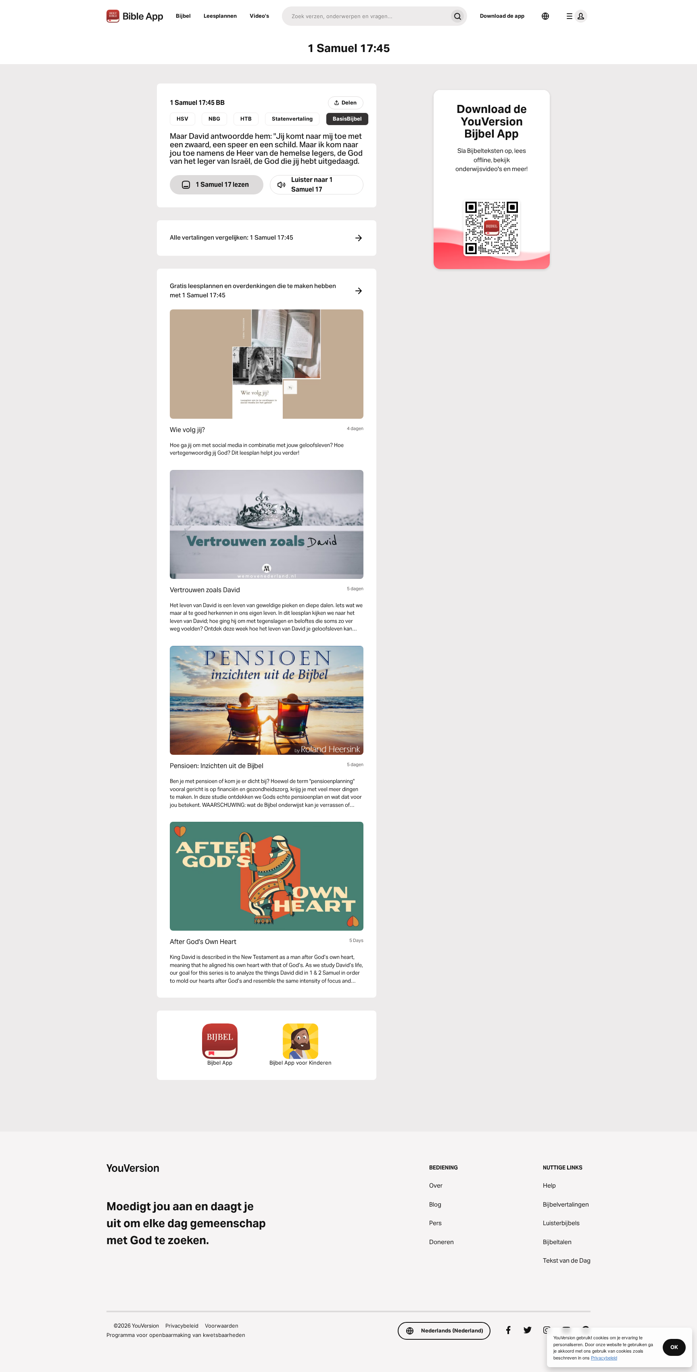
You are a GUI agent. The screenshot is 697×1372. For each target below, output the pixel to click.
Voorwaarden (221, 1325)
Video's (259, 16)
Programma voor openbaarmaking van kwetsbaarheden (175, 1335)
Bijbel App (219, 1062)
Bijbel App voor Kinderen (300, 1062)
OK (674, 1347)
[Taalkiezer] (545, 16)
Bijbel (183, 16)
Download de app (502, 16)
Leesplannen (220, 16)
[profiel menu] (575, 16)
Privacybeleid (181, 1325)
